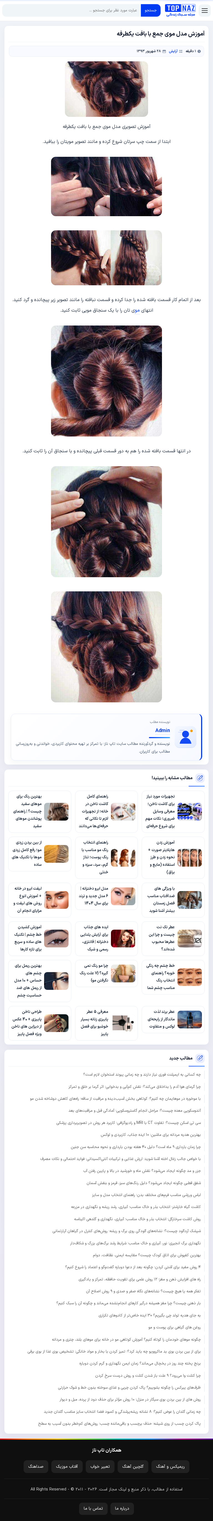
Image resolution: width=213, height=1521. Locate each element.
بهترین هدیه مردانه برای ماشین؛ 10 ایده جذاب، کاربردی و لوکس (151, 1135)
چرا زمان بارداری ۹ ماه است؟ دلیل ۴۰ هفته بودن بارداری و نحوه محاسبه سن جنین (136, 1147)
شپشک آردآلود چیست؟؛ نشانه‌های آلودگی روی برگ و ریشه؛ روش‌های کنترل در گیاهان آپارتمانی (126, 1231)
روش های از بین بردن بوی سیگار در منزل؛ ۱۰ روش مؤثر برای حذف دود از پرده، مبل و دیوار (130, 1400)
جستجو (151, 10)
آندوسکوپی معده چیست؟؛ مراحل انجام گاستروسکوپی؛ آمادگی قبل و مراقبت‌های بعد (135, 1111)
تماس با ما (93, 1508)
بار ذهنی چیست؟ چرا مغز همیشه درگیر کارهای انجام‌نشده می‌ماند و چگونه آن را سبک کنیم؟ (128, 1303)
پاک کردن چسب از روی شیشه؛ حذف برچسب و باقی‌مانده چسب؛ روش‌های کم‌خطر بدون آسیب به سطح (119, 1424)
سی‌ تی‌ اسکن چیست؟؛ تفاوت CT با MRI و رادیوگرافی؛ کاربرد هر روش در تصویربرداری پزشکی (128, 1123)
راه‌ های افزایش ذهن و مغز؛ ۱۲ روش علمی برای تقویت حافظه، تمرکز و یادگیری (139, 1279)
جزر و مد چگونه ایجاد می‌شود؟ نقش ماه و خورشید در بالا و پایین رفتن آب (142, 1171)
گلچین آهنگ (133, 1467)
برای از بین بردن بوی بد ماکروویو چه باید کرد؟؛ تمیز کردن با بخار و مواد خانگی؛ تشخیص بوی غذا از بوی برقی (114, 1351)
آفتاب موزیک (67, 1467)
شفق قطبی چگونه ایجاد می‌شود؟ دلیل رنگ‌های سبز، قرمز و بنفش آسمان (144, 1183)
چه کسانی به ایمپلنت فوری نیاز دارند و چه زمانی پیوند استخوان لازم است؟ (142, 1075)
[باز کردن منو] (205, 10)
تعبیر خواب (100, 1467)
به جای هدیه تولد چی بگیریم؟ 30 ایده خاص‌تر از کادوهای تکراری (149, 1315)
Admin (162, 731)
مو (137, 310)
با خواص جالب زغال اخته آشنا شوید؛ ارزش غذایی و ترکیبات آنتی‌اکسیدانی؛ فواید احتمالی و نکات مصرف (120, 1159)
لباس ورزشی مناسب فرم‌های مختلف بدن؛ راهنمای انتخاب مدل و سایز (146, 1195)
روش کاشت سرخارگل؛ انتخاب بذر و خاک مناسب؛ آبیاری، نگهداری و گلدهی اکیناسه (137, 1219)
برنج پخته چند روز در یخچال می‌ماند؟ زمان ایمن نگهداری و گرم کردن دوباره (140, 1363)
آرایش (173, 51)
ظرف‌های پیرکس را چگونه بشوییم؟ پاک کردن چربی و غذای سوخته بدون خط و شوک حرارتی (129, 1388)
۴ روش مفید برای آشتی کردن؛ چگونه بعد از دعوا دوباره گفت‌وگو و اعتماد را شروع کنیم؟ (133, 1267)
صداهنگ (36, 1467)
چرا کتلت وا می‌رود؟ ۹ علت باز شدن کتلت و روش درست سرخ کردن (148, 1376)
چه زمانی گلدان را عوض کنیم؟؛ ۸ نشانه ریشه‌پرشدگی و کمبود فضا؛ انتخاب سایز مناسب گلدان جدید (122, 1412)
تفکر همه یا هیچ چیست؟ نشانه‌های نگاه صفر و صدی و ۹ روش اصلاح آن (143, 1291)
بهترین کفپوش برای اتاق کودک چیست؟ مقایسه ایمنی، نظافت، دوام (147, 1255)
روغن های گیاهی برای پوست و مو (174, 1327)
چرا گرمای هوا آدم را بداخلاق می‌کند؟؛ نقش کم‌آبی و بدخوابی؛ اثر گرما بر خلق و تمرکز (135, 1087)
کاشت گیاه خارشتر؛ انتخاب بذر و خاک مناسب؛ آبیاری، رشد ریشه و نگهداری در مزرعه (136, 1207)
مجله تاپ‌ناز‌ (180, 10)
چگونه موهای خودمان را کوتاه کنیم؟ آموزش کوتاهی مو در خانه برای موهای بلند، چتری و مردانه (126, 1340)
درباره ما (122, 1508)
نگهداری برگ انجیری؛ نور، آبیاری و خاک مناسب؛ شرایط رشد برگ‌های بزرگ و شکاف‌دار (135, 1243)
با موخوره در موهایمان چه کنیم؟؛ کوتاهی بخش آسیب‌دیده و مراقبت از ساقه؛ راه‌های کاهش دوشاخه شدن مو (115, 1099)
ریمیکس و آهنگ (170, 1467)
